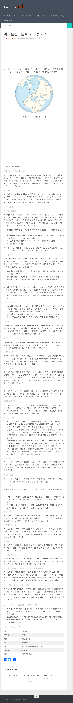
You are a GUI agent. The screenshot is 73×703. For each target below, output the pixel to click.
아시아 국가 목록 (26, 16)
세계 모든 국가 (8, 699)
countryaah (9, 39)
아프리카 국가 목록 (10, 16)
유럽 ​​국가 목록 (41, 16)
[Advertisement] (34, 54)
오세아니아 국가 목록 (57, 16)
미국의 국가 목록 (9, 20)
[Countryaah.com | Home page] (14, 6)
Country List (8, 26)
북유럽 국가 (48, 675)
